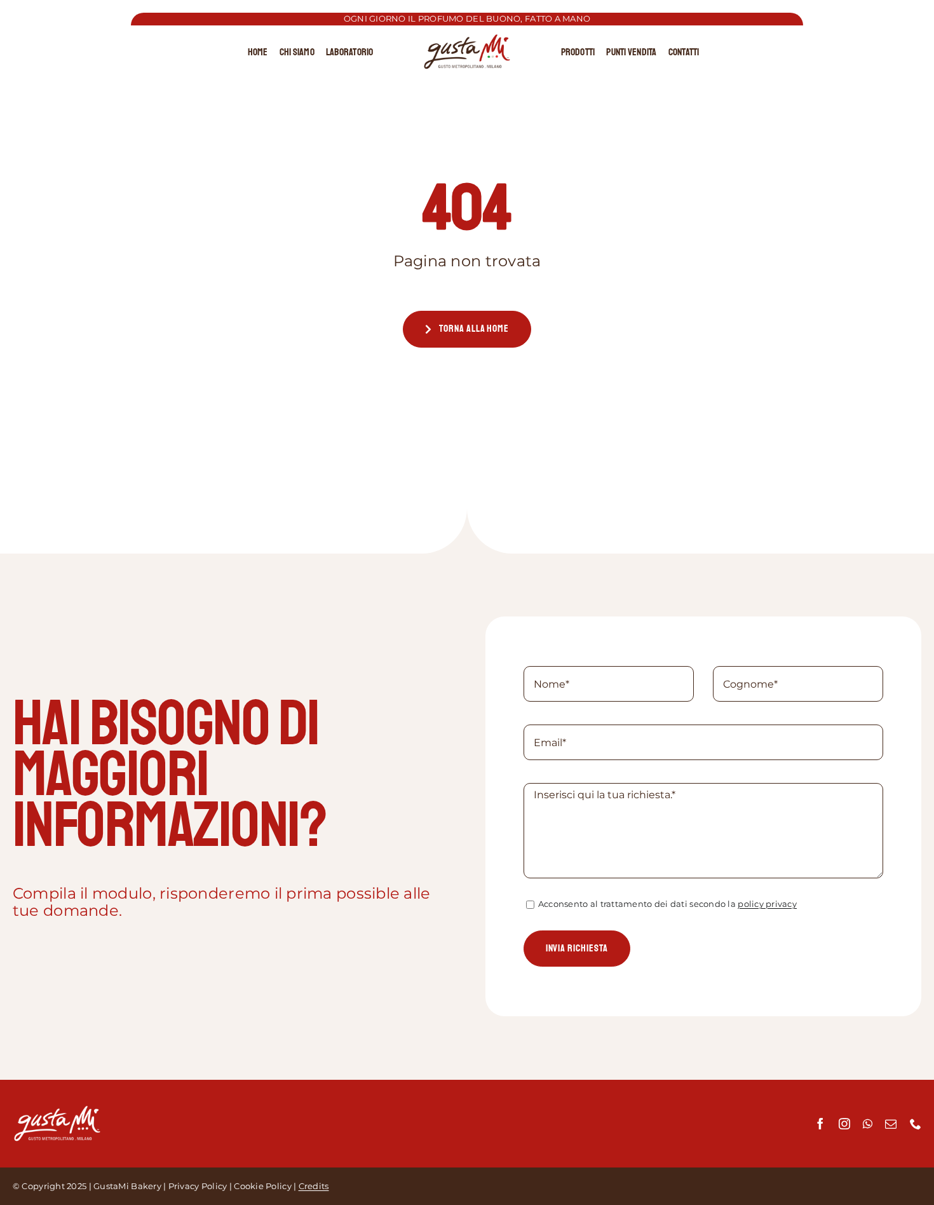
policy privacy (767, 904)
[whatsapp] (867, 1123)
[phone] (915, 1123)
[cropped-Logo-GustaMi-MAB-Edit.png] (467, 39)
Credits (314, 1186)
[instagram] (844, 1123)
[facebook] (820, 1123)
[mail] (891, 1123)
